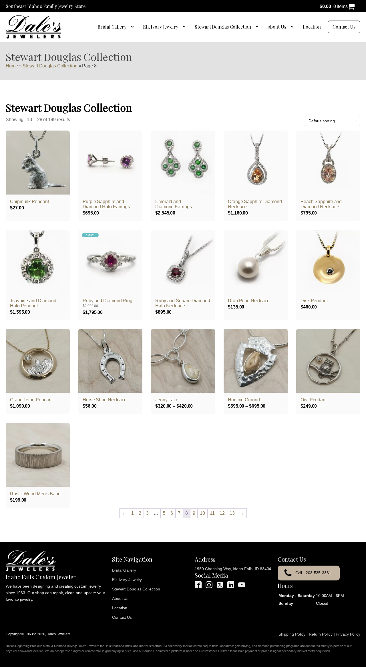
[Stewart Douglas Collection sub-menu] (258, 27)
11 (212, 513)
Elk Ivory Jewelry (160, 27)
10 (202, 513)
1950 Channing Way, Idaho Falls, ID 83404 (233, 568)
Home (12, 65)
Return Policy (321, 634)
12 (222, 513)
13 (232, 513)
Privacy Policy (348, 634)
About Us (277, 27)
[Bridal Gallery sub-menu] (133, 27)
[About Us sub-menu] (293, 27)
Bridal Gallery (112, 27)
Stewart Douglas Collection (223, 27)
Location (312, 27)
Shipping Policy (292, 634)
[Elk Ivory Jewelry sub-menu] (185, 27)
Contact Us (344, 27)
